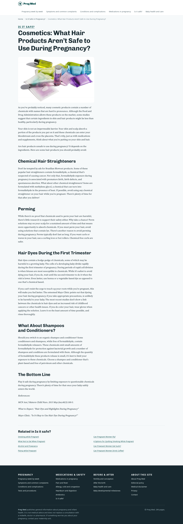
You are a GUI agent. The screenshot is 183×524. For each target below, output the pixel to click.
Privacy (134, 490)
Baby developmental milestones (106, 490)
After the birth (99, 483)
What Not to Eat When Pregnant (31, 441)
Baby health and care (154, 11)
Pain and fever (62, 483)
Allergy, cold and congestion (68, 486)
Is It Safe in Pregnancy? (35, 19)
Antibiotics (60, 494)
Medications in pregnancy (120, 11)
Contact (134, 494)
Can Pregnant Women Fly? (104, 437)
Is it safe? (138, 11)
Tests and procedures (27, 490)
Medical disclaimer (139, 486)
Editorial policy (137, 483)
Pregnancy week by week (32, 11)
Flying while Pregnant (27, 450)
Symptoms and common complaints (61, 11)
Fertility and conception (103, 479)
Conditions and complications (92, 11)
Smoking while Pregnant (28, 437)
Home (20, 19)
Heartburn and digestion (66, 490)
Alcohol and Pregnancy (28, 446)
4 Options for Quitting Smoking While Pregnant (113, 441)
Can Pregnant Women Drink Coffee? (108, 450)
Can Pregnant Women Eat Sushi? (107, 446)
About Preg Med (138, 479)
